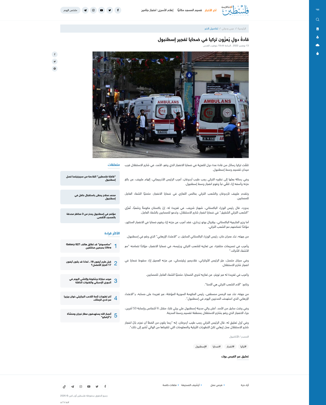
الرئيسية (242, 28)
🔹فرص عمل (218, 385)
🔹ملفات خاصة (171, 385)
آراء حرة (245, 385)
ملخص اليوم (70, 10)
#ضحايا (217, 346)
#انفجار (230, 346)
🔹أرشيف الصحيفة (192, 385)
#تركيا (243, 346)
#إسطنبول (201, 346)
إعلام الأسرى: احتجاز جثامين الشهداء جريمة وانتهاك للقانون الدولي (151, 10)
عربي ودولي (228, 28)
